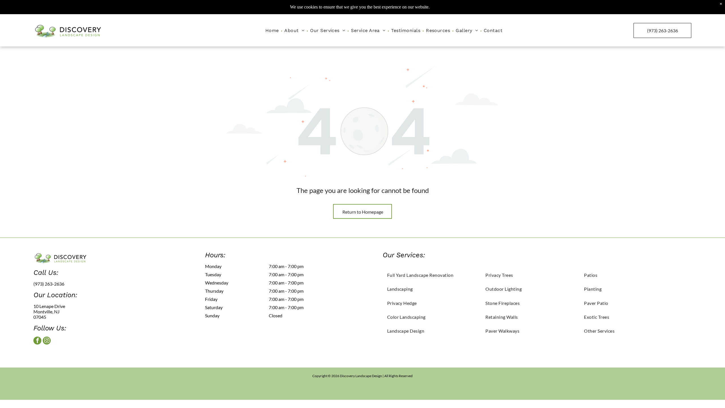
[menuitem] (272, 30)
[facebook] (37, 341)
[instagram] (47, 341)
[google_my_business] (57, 355)
